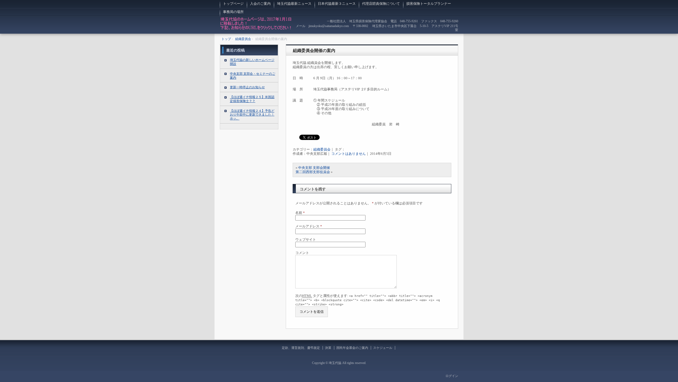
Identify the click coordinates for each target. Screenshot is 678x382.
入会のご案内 (260, 4)
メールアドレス (308, 226)
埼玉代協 (256, 25)
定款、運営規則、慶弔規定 (301, 348)
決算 (328, 348)
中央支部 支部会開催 (314, 168)
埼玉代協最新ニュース (294, 4)
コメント (302, 253)
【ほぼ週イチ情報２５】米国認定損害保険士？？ (252, 99)
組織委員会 (322, 149)
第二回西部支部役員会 (313, 172)
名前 (300, 213)
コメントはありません (348, 154)
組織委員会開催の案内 (314, 50)
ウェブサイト (305, 240)
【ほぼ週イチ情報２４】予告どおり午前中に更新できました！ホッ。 (252, 115)
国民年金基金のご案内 (352, 348)
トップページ (233, 4)
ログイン (451, 376)
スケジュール (382, 348)
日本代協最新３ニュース (337, 4)
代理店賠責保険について (381, 4)
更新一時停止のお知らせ (247, 87)
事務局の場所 (235, 12)
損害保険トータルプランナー (428, 4)
